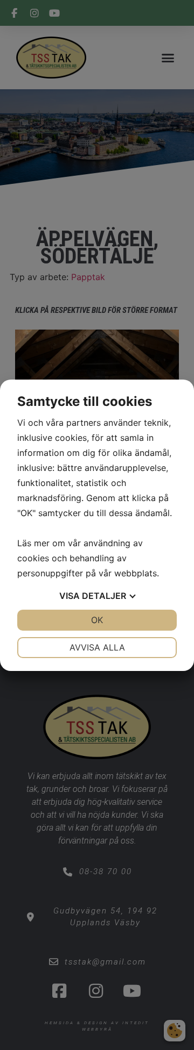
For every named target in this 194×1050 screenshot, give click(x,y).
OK (97, 620)
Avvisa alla (97, 647)
